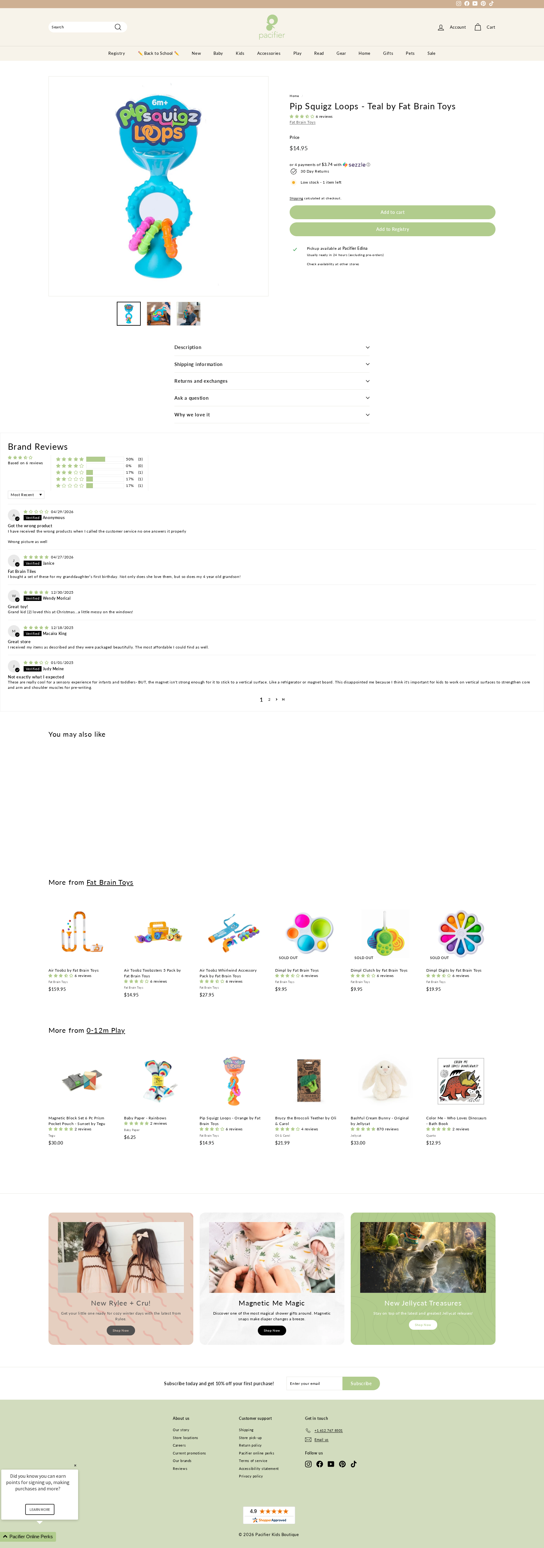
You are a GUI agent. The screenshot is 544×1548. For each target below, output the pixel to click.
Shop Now (121, 1330)
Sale (432, 53)
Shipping (296, 198)
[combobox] (87, 27)
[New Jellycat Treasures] (423, 1257)
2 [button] (269, 699)
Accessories (269, 53)
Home (365, 53)
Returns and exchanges (201, 381)
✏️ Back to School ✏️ (158, 53)
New (196, 53)
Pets (410, 53)
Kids (240, 53)
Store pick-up (250, 1438)
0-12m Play (106, 1030)
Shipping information (198, 364)
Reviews (180, 1468)
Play (297, 53)
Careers (179, 1445)
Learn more (40, 1509)
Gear (341, 53)
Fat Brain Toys (302, 122)
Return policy (250, 1445)
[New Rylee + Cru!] (121, 1257)
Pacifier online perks (257, 1453)
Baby (218, 53)
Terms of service (253, 1461)
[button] (303, 116)
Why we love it (192, 414)
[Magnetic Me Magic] (272, 1257)
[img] (37, 511)
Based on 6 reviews (25, 462)
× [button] (75, 1465)
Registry (116, 53)
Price (295, 137)
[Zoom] (158, 186)
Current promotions (189, 1453)
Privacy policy (251, 1476)
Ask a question (191, 398)
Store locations (185, 1438)
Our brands (182, 1461)
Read (319, 53)
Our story (181, 1430)
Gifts (388, 53)
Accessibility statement (259, 1468)
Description (187, 347)
